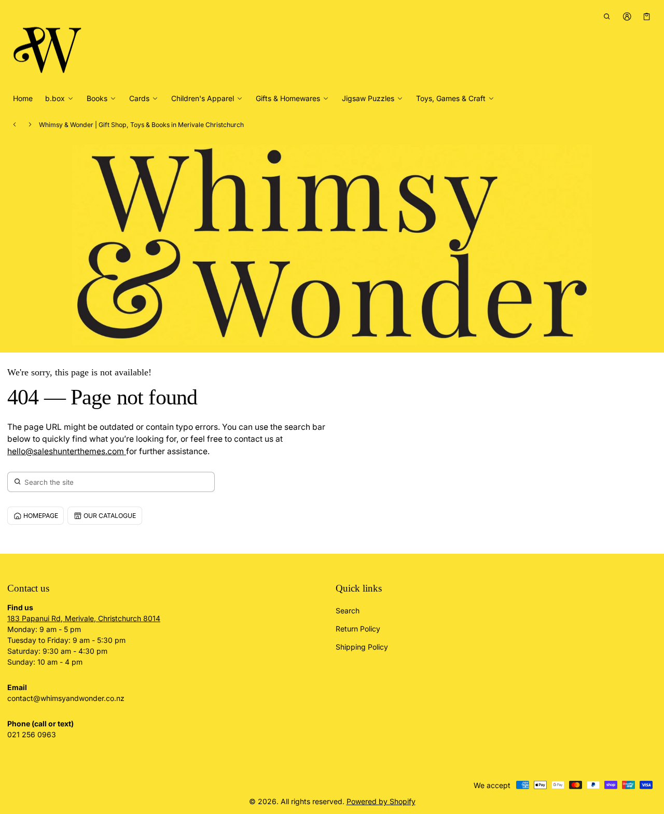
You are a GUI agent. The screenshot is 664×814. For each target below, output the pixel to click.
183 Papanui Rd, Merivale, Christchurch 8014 (83, 618)
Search (347, 610)
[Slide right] (30, 124)
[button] (607, 16)
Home (23, 98)
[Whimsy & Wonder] (48, 46)
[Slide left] (14, 124)
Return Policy (358, 628)
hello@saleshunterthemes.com (66, 451)
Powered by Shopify (381, 801)
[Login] (627, 16)
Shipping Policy (362, 646)
